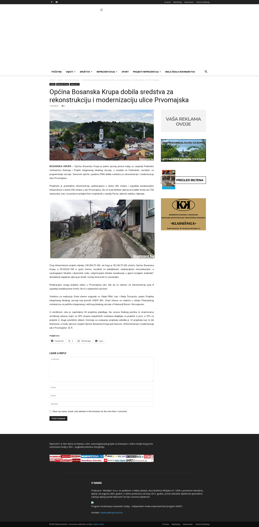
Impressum (189, 2)
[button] (206, 72)
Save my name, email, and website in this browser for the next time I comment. (90, 411)
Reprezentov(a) (106, 71)
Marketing (177, 2)
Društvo (85, 71)
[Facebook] (51, 2)
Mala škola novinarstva (180, 71)
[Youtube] (56, 2)
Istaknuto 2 (75, 84)
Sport (125, 71)
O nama (167, 2)
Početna (57, 71)
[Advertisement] (129, 46)
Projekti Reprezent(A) (146, 71)
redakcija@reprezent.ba (111, 512)
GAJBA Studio (98, 524)
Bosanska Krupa (72, 80)
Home (52, 80)
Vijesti (69, 71)
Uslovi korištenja (203, 2)
